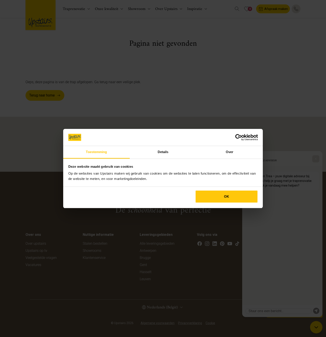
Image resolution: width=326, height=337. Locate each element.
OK (226, 196)
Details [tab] (163, 152)
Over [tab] (229, 152)
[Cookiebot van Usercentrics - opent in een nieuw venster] (238, 137)
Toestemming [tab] (96, 152)
